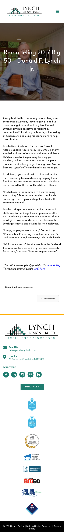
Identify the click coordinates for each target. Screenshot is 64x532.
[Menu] (57, 11)
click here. (39, 268)
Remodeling (53, 265)
